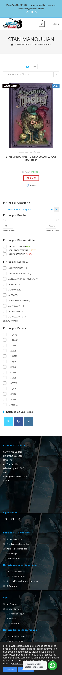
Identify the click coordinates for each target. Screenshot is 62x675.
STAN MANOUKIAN (41, 44)
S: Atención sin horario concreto (22, 581)
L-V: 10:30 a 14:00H (15, 571)
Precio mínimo (9, 230)
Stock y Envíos (13, 608)
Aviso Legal (11, 553)
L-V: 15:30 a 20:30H (15, 576)
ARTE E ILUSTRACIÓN (27, 152)
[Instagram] (28, 421)
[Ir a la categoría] (56, 209)
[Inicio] (12, 44)
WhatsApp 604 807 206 (16, 5)
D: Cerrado (11, 586)
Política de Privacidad (16, 548)
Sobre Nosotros (14, 539)
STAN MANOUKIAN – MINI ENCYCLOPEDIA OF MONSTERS (31, 158)
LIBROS (40, 152)
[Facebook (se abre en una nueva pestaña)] (32, 11)
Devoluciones (13, 558)
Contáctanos (12, 623)
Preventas (11, 618)
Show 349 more (10, 320)
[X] (8, 421)
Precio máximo (52, 230)
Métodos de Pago (15, 613)
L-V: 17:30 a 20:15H (15, 636)
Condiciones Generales (17, 543)
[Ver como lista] (35, 66)
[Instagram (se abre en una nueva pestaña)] (35, 11)
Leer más (31, 178)
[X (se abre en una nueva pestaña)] (27, 11)
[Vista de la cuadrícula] (27, 66)
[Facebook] (18, 421)
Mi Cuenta (11, 604)
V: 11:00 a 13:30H (14, 641)
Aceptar (10, 669)
